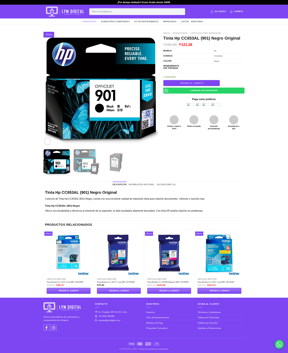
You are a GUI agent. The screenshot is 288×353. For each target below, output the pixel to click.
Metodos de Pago (154, 323)
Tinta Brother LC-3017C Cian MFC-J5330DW (116, 282)
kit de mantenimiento (146, 22)
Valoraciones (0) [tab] (166, 184)
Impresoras (170, 22)
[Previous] (49, 88)
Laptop (185, 22)
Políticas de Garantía (208, 323)
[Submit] (187, 11)
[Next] (153, 88)
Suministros (89, 22)
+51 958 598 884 (106, 316)
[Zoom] (47, 141)
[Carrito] (236, 11)
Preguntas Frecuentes (156, 328)
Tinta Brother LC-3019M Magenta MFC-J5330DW (168, 282)
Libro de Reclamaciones (157, 317)
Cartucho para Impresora (205, 33)
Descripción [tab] (119, 184)
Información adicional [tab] (141, 184)
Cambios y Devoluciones (209, 328)
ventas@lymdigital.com (109, 320)
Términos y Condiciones (209, 312)
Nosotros (150, 312)
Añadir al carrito (191, 83)
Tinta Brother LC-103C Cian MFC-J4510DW (65, 282)
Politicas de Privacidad (208, 317)
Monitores (197, 22)
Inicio (166, 33)
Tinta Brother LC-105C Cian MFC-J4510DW (215, 282)
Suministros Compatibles (115, 22)
